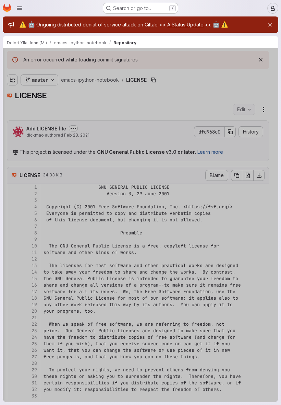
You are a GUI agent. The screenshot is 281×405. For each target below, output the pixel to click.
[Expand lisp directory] (12, 105)
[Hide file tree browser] (12, 57)
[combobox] (56, 71)
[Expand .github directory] (12, 83)
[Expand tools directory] (12, 127)
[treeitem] (57, 83)
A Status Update (185, 24)
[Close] (270, 25)
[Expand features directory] (12, 94)
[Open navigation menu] (19, 8)
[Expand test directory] (12, 116)
